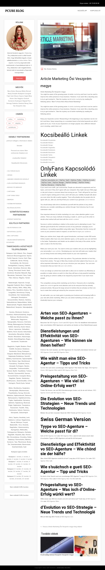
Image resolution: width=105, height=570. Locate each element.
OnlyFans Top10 (64, 180)
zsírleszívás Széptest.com (19, 153)
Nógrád (25, 101)
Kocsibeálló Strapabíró (48, 157)
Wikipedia (10, 199)
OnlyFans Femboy (84, 182)
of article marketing (74, 106)
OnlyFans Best (60, 185)
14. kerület (25, 469)
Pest (29, 101)
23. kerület (25, 479)
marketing (20, 119)
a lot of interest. (89, 199)
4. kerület (15, 459)
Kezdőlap (82, 10)
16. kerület (16, 471)
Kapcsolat (95, 10)
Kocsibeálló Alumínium (48, 152)
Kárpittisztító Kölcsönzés (19, 163)
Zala (24, 106)
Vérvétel (19, 145)
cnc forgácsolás (13, 171)
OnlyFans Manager (58, 182)
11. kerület (24, 464)
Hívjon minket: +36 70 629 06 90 (89, 3)
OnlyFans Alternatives (47, 185)
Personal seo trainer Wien (19, 150)
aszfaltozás (12, 127)
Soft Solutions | (58, 567)
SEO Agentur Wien (72, 322)
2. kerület (25, 456)
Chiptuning (11, 191)
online (10, 119)
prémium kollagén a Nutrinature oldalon (19, 141)
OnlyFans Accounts (89, 180)
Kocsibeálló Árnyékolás (48, 140)
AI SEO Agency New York (69, 370)
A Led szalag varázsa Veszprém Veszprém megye (57, 555)
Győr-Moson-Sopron (17, 96)
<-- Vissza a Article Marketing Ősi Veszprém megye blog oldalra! (61, 526)
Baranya (19, 91)
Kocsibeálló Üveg (46, 160)
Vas (14, 106)
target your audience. (84, 231)
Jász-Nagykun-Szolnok (21, 98)
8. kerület (25, 461)
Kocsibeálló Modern (47, 142)
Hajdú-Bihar (28, 96)
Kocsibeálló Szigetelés (48, 147)
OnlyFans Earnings (71, 182)
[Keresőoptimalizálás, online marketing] (14, 13)
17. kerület (24, 471)
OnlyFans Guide (46, 182)
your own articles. (66, 266)
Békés (24, 91)
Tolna (30, 103)
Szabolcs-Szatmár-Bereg (20, 103)
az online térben (22, 60)
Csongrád (28, 93)
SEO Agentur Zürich (56, 322)
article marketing (77, 99)
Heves (12, 98)
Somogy (9, 103)
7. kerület (18, 461)
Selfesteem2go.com (14, 227)
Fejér (9, 96)
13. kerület (17, 469)
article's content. (73, 219)
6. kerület (29, 459)
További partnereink (14, 203)
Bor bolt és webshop (14, 187)
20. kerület (25, 476)
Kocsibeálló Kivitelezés (48, 150)
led (9, 123)
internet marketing (14, 219)
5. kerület (22, 459)
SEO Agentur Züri (51, 436)
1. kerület (18, 456)
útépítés (18, 123)
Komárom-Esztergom (15, 101)
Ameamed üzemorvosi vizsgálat (18, 179)
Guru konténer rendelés (16, 183)
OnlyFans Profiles (76, 180)
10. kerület (16, 464)
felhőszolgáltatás (14, 208)
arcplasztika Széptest (19, 158)
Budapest (21, 93)
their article (48, 285)
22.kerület (18, 479)
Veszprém (19, 106)
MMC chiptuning (12, 235)
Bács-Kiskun (11, 91)
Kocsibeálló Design (47, 145)
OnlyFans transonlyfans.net (49, 180)
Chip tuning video (13, 195)
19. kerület (17, 476)
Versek (9, 175)
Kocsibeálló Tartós (46, 155)
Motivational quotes (14, 231)
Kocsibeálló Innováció (48, 162)
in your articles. (56, 251)
